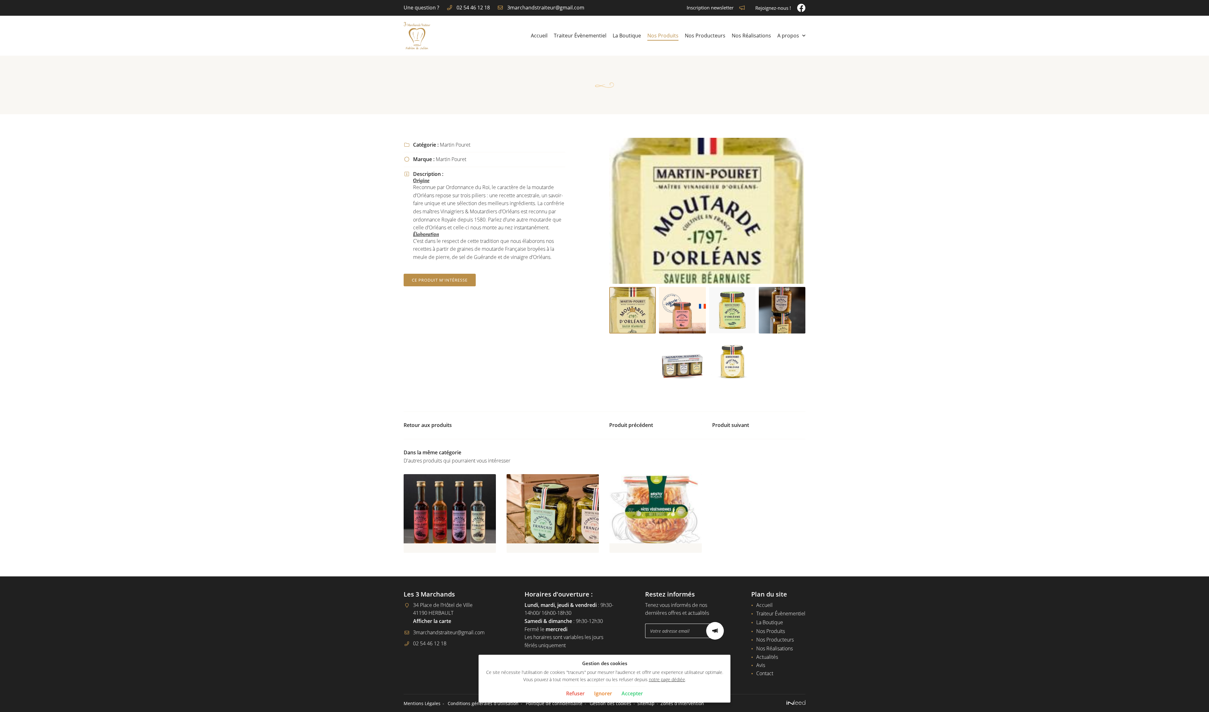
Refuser (575, 693)
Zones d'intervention (682, 703)
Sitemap (646, 703)
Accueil (539, 35)
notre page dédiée (667, 679)
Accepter (632, 693)
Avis (760, 665)
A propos (788, 35)
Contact (764, 673)
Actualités (767, 656)
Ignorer (603, 693)
